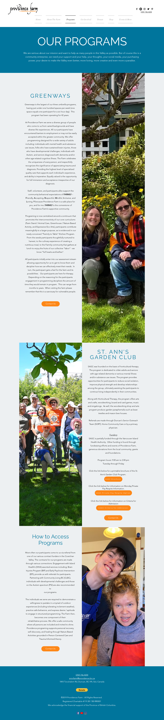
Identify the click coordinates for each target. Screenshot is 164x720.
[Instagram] (144, 9)
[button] (124, 19)
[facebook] (137, 9)
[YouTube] (140, 9)
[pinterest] (152, 9)
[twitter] (148, 9)
